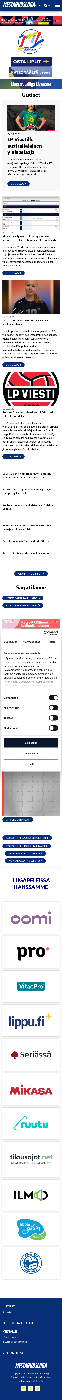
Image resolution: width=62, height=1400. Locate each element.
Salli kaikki (31, 742)
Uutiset (8, 1306)
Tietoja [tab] (51, 641)
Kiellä (31, 764)
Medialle (9, 1331)
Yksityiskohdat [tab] (31, 641)
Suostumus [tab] (10, 641)
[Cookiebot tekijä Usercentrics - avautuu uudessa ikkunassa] (44, 633)
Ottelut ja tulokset (19, 1323)
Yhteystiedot (13, 1353)
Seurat (33, 5)
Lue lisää (17, 183)
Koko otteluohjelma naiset (26, 846)
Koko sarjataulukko (21, 597)
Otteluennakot (18, 819)
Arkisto (7, 1312)
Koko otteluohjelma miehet (27, 837)
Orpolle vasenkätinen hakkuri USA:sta (25, 541)
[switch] (53, 707)
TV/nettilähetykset (14, 1341)
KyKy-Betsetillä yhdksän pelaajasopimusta (28, 552)
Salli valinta (31, 753)
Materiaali (9, 1337)
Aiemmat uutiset (30, 573)
